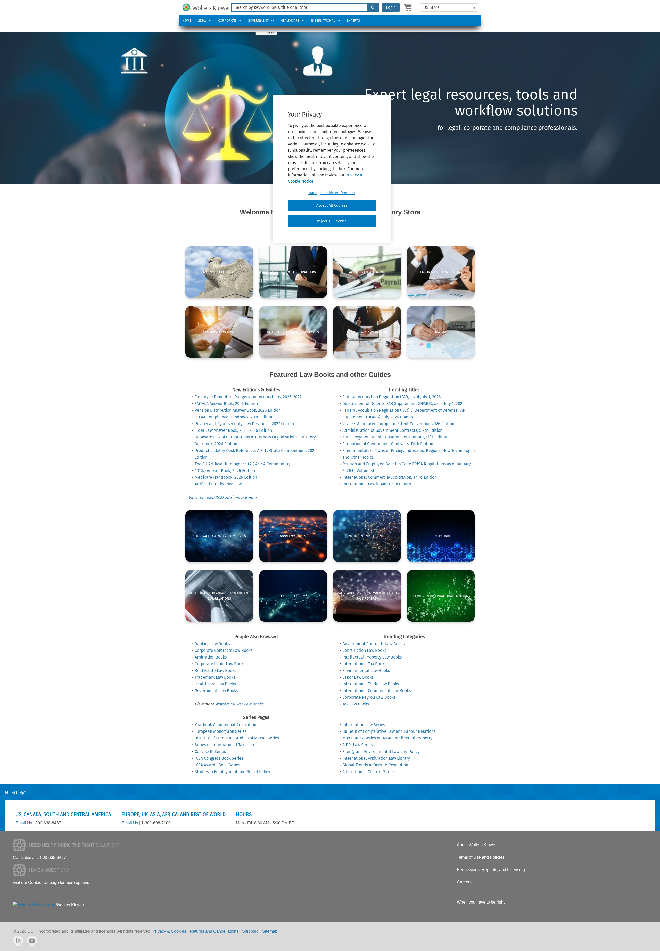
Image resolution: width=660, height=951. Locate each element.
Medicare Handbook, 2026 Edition (226, 477)
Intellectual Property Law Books (372, 657)
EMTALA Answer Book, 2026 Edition (226, 403)
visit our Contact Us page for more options (51, 882)
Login (391, 7)
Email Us (23, 823)
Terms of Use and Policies (481, 857)
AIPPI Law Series (357, 744)
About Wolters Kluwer (477, 845)
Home (186, 20)
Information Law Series (363, 724)
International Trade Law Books (370, 683)
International (323, 20)
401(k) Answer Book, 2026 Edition (225, 470)
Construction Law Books (364, 650)
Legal (201, 20)
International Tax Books (364, 663)
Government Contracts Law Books (373, 643)
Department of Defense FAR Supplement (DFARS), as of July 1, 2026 (403, 403)
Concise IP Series (210, 751)
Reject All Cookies (332, 221)
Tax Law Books (355, 704)
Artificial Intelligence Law (218, 484)
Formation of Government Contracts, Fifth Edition (387, 443)
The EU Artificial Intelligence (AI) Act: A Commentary (243, 463)
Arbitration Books (211, 657)
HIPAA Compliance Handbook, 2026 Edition (234, 416)
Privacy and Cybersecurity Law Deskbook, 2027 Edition (244, 423)
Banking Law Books (212, 643)
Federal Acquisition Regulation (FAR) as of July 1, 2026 (391, 396)
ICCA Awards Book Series (217, 764)
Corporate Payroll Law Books (368, 697)
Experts (353, 20)
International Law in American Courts (376, 484)
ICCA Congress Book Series (219, 758)
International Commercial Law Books (376, 690)
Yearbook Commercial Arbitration (225, 724)
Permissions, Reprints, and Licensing (491, 869)
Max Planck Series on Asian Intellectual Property (387, 738)
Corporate (227, 20)
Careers (464, 882)
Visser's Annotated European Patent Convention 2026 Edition (398, 423)
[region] (332, 169)
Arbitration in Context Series (368, 771)
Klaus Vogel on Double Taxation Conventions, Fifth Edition (395, 437)
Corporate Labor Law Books (220, 663)
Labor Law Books (357, 677)
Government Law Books (216, 690)
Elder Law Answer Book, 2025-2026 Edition (233, 430)
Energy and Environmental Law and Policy (381, 751)
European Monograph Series (220, 731)
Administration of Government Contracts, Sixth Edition (392, 430)
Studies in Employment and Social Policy (232, 771)
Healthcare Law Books (215, 683)
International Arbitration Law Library (376, 758)
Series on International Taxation (224, 744)
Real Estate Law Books (215, 670)
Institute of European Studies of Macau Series (237, 738)
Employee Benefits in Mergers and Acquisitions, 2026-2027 (248, 396)
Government (258, 20)
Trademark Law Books (215, 677)
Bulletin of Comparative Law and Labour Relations (388, 731)
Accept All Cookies (331, 205)
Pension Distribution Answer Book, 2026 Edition (238, 410)
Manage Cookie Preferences (331, 193)
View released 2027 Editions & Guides (222, 497)
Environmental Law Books (366, 670)
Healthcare (289, 20)
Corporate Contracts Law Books (223, 650)
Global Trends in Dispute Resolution (375, 764)
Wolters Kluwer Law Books (239, 704)
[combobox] (297, 7)
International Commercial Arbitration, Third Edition (389, 477)
